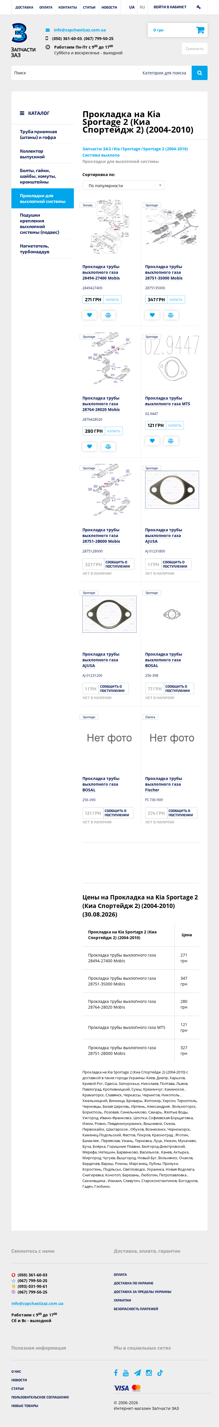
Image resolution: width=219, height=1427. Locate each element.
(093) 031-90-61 (32, 1286)
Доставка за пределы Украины (142, 1292)
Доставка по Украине (133, 1283)
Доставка (24, 7)
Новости (109, 7)
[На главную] (19, 33)
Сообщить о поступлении (118, 564)
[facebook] (116, 1372)
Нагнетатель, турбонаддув (34, 248)
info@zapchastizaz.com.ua (80, 30)
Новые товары (24, 1406)
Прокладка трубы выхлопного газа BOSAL (163, 659)
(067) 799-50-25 (98, 38)
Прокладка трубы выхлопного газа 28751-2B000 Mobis (101, 535)
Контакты (67, 7)
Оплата (45, 7)
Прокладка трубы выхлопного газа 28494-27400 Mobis (101, 272)
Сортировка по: (98, 174)
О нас (16, 1371)
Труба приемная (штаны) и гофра (38, 134)
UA (132, 7)
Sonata (87, 205)
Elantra (150, 717)
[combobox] (123, 185)
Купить (112, 300)
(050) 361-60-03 (67, 38)
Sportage (151, 205)
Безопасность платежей (136, 1309)
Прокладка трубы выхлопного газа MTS (167, 400)
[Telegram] (138, 1372)
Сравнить (195, 48)
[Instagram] (149, 1372)
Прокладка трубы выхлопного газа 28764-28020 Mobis (101, 403)
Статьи (89, 7)
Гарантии (122, 1300)
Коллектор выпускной (32, 153)
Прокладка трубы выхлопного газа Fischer (163, 784)
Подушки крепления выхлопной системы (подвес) (39, 223)
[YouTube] (126, 1372)
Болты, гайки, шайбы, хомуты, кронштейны (38, 175)
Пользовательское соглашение (40, 1397)
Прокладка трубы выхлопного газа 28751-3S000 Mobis (163, 272)
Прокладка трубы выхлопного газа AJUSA (163, 535)
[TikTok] (161, 1372)
